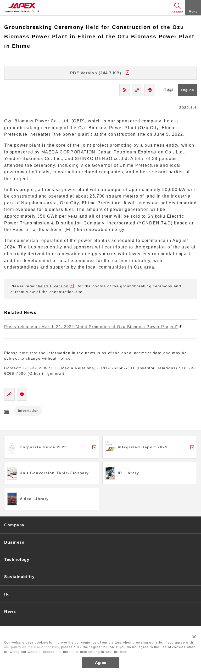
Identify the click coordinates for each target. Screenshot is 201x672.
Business (14, 542)
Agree (100, 662)
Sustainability (19, 576)
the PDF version (52, 286)
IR (6, 594)
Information (28, 411)
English (187, 90)
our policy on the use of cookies (31, 647)
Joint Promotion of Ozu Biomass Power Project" (91, 326)
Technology (16, 559)
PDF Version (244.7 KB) (95, 73)
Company (14, 525)
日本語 (168, 90)
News (10, 611)
